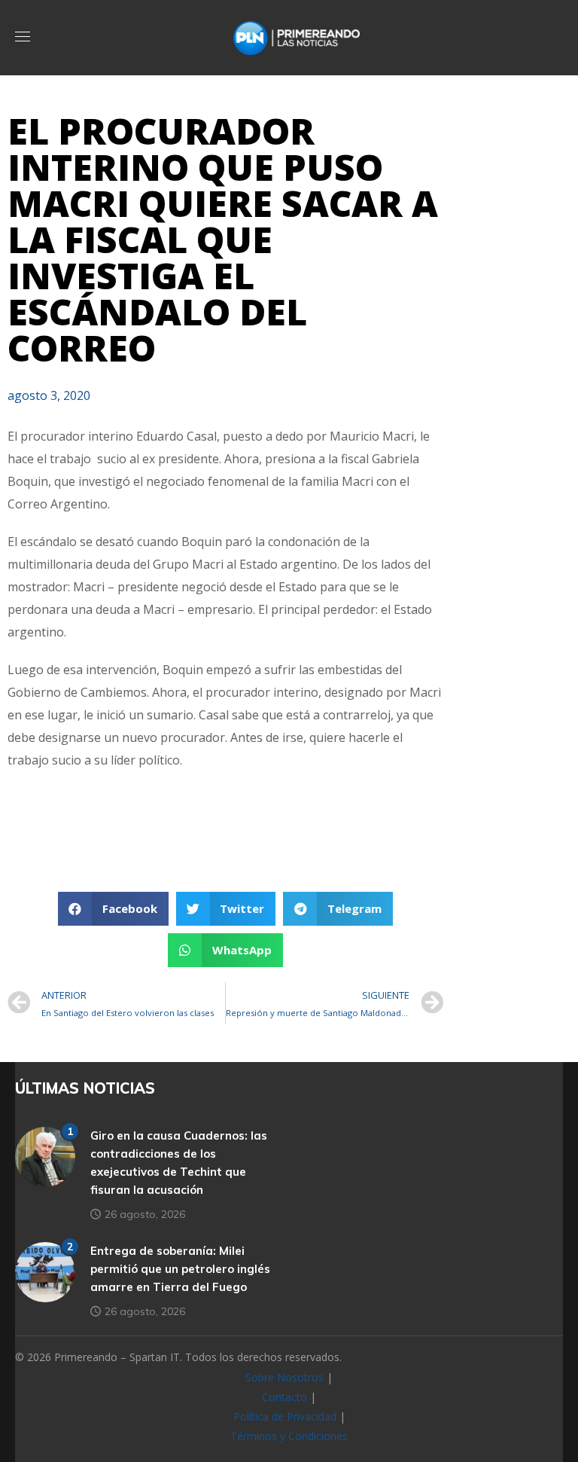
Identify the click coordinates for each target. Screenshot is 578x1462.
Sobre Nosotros (284, 1377)
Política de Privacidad (284, 1416)
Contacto (284, 1397)
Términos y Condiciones (289, 1436)
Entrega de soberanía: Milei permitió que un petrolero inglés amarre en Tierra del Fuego (180, 1269)
